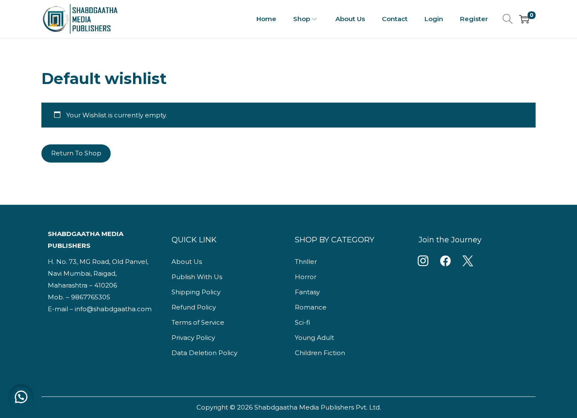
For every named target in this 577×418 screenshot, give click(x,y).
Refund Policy (193, 307)
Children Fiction (320, 353)
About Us (186, 262)
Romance (311, 307)
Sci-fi (302, 322)
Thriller (306, 262)
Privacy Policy (193, 338)
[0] (524, 19)
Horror (305, 277)
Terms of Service (197, 322)
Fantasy (307, 292)
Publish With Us (196, 277)
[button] (21, 397)
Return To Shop (76, 153)
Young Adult (314, 338)
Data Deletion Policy (204, 353)
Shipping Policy (195, 292)
